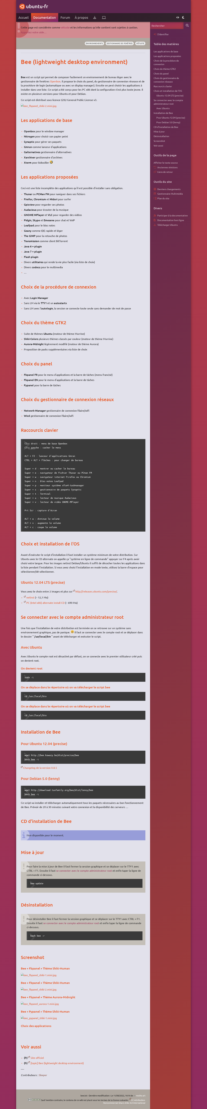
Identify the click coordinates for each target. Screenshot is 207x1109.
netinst (30, 597)
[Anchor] (24, 62)
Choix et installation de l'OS (168, 90)
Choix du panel (161, 73)
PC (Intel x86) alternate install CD (45, 602)
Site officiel (37, 1057)
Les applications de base (166, 51)
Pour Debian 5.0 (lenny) (168, 122)
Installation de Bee (163, 112)
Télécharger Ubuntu (167, 224)
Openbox (55, 81)
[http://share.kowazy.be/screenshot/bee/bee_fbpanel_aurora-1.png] (40, 1003)
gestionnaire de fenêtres (120, 43)
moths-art (140, 1095)
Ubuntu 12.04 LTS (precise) (170, 95)
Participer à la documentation (172, 215)
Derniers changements (168, 189)
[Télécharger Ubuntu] (94, 17)
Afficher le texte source (166, 162)
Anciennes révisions (167, 167)
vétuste (65, 27)
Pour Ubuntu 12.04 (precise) (170, 117)
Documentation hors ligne (170, 220)
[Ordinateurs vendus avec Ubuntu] (104, 17)
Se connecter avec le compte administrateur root (168, 102)
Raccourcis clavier (163, 86)
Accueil (23, 17)
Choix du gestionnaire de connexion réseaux (166, 80)
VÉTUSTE (140, 43)
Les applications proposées (167, 56)
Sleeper (43, 1075)
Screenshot (159, 140)
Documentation (44, 17)
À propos (81, 17)
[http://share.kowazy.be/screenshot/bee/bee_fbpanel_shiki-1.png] (38, 975)
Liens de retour (165, 171)
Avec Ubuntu (163, 108)
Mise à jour (159, 131)
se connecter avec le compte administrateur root (84, 870)
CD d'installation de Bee (166, 126)
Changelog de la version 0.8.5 (40, 767)
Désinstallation (161, 136)
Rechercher (187, 25)
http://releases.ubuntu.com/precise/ (96, 591)
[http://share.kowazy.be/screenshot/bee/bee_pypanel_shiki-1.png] (39, 1018)
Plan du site (163, 198)
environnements (94, 43)
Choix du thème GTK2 (165, 68)
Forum (65, 17)
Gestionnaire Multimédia (170, 193)
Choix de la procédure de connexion (166, 62)
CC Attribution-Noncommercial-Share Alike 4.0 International (124, 1101)
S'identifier (163, 34)
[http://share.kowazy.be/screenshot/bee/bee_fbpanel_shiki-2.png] (38, 105)
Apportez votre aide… (34, 32)
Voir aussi (158, 145)
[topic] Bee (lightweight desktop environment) (57, 1063)
